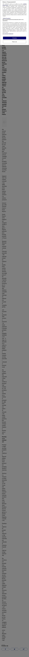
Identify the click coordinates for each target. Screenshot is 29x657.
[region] (14, 22)
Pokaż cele (14, 41)
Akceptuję (14, 38)
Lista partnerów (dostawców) (8, 33)
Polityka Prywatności (6, 18)
